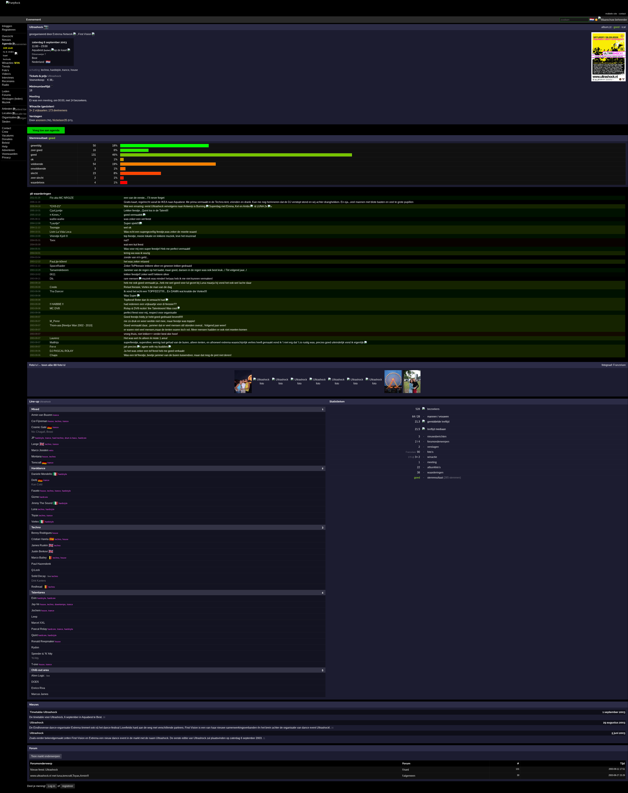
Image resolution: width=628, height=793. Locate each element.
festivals (7, 59)
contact (622, 13)
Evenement (33, 19)
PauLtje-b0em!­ (58, 261)
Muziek (6, 102)
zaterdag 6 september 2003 (49, 42)
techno (45, 70)
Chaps (53, 355)
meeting (432, 462)
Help (5, 146)
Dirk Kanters (38, 580)
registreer (67, 786)
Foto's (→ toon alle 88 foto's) (47, 365)
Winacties (11, 63)
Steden (6, 121)
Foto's (5, 70)
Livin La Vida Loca (60, 231)
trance (65, 70)
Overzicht (7, 36)
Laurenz (54, 338)
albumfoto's (434, 467)
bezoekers (433, 409)
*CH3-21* (55, 206)
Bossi (49, 431)
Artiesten (7, 108)
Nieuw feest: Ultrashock (44, 769)
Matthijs (54, 342)
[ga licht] (596, 19)
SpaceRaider (57, 265)
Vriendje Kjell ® (59, 236)
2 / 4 (417, 441)
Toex (52, 240)
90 (413, 452)
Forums (6, 95)
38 (418, 472)
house (74, 70)
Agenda (7, 43)
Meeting (34, 96)
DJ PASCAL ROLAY (61, 351)
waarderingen (435, 472)
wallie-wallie (57, 219)
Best (34, 58)
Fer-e (53, 346)
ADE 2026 (8, 48)
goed (616, 27)
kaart (5, 55)
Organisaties (9, 117)
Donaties (7, 139)
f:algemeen (408, 775)
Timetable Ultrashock (43, 712)
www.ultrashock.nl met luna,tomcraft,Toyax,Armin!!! (59, 775)
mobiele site (611, 13)
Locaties (7, 113)
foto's (430, 452)
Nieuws (6, 39)
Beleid (5, 142)
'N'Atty (35, 658)
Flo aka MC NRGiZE (62, 197)
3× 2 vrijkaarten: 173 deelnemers (48, 110)
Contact (6, 128)
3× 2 (417, 457)
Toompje (55, 227)
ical (624, 27)
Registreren (9, 29)
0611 (52, 274)
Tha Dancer (56, 291)
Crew (5, 131)
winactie (432, 457)
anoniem (41, 120)
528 (418, 409)
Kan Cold (36, 484)
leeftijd (445, 421)
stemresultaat (435, 477)
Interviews (8, 77)
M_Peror (55, 321)
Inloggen (7, 26)
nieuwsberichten (436, 436)
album (605, 27)
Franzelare (619, 365)
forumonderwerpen (438, 441)
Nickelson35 (59, 120)
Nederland (38, 62)
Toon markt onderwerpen (45, 756)
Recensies (8, 81)
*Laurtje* (55, 223)
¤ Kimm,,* (55, 214)
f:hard (405, 769)
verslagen (433, 446)
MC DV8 (55, 308)
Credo (53, 287)
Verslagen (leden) (12, 98)
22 (418, 467)
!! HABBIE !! (56, 304)
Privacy (6, 157)
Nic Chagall (38, 431)
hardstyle (55, 70)
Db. (52, 278)
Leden (5, 91)
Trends (6, 66)
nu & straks (8, 52)
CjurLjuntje (56, 210)
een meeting (45, 100)
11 (264, 738)
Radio (5, 84)
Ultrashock (37, 722)
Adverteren (8, 150)
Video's (6, 73)
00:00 (61, 100)
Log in (51, 786)
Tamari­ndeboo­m (59, 270)
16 (332, 728)
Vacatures (8, 135)
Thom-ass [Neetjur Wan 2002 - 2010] (71, 325)
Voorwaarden (9, 154)
